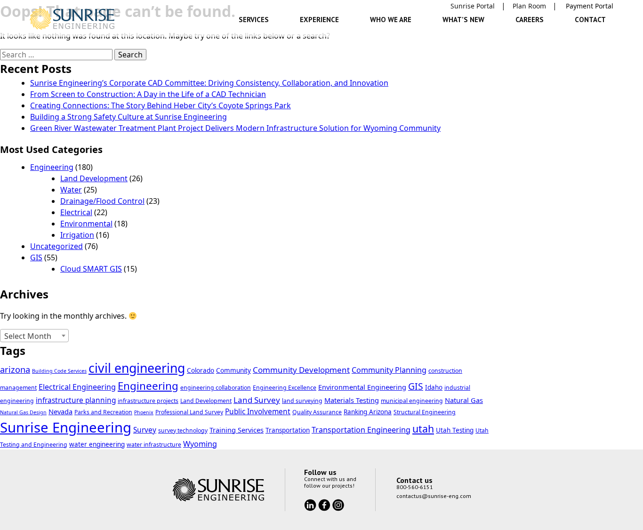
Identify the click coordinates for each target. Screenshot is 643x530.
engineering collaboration (215, 388)
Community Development (301, 369)
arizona (15, 369)
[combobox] (34, 335)
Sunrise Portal (472, 5)
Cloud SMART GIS (91, 269)
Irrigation (77, 235)
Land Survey (256, 399)
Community (233, 370)
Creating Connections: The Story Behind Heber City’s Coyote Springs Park (160, 105)
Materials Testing (351, 400)
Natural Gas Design (23, 412)
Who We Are (390, 19)
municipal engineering (412, 401)
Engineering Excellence (284, 388)
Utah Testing (455, 430)
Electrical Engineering (77, 387)
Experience (319, 19)
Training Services (236, 429)
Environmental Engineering (362, 387)
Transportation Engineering (361, 430)
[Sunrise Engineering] (72, 19)
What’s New (463, 19)
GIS (36, 257)
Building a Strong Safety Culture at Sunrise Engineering (128, 117)
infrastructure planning (76, 400)
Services (254, 19)
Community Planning (389, 370)
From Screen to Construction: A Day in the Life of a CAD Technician (148, 94)
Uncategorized (56, 246)
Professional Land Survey (189, 412)
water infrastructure (154, 445)
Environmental (86, 223)
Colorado (200, 370)
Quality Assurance (317, 412)
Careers (529, 19)
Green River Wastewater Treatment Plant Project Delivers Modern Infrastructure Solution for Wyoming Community (235, 128)
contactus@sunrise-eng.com (433, 495)
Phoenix (143, 412)
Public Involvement (257, 412)
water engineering (97, 444)
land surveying (302, 401)
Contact (590, 19)
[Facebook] (325, 504)
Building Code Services (59, 371)
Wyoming (200, 444)
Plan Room (529, 5)
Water (71, 190)
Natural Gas (464, 400)
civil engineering (136, 368)
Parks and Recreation (103, 412)
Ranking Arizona (368, 412)
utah (423, 428)
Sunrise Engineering (65, 427)
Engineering (51, 167)
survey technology (183, 430)
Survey (144, 430)
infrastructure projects (148, 401)
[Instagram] (338, 504)
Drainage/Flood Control (102, 201)
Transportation (287, 430)
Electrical (76, 212)
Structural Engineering (425, 412)
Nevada (60, 411)
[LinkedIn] (311, 504)
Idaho (433, 387)
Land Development (94, 178)
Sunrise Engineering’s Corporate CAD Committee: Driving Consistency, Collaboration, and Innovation (209, 83)
